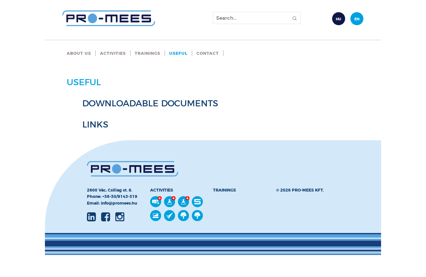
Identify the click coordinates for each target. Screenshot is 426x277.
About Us (79, 53)
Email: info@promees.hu (112, 203)
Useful (178, 53)
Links (95, 124)
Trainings (147, 53)
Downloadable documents (150, 103)
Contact (207, 53)
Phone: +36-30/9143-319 (112, 196)
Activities (113, 53)
